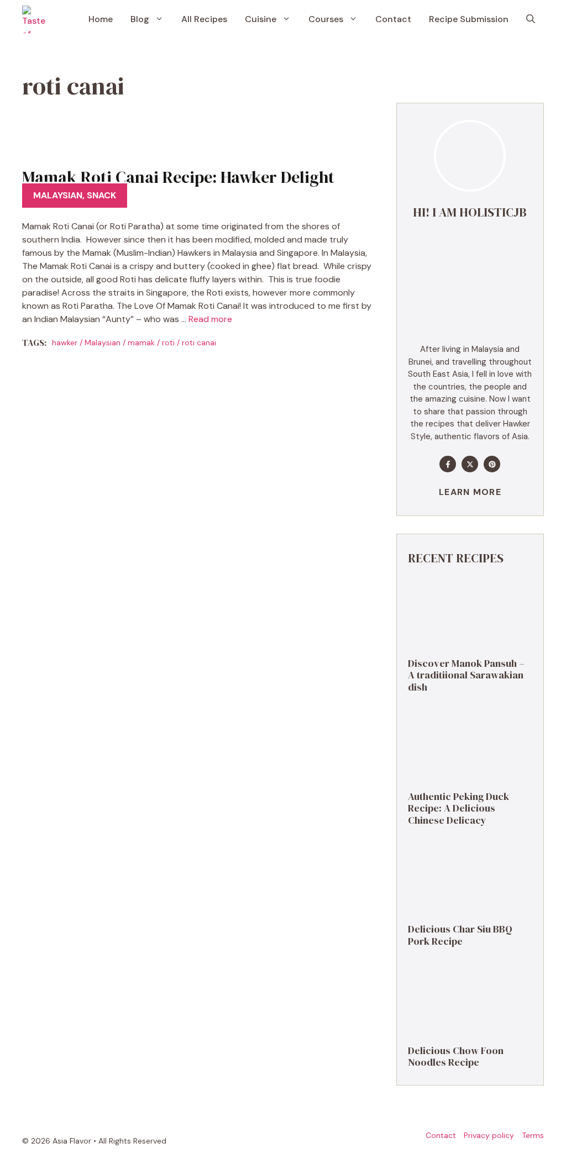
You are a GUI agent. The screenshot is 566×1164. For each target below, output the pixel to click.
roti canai (199, 342)
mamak (141, 342)
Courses (325, 19)
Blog (139, 19)
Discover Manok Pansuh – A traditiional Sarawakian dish (466, 675)
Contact (393, 19)
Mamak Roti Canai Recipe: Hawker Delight (178, 177)
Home (100, 19)
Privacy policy (489, 1135)
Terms (533, 1135)
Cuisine (260, 19)
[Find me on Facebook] (447, 464)
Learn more (470, 492)
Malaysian (57, 195)
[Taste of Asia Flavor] (36, 19)
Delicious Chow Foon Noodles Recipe (456, 1057)
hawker (64, 342)
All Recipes (204, 19)
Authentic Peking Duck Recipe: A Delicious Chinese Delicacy (458, 808)
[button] (530, 19)
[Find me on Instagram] (492, 464)
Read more (210, 319)
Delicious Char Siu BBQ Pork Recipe (460, 935)
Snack (101, 195)
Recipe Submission (469, 19)
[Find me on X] (470, 464)
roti (168, 342)
